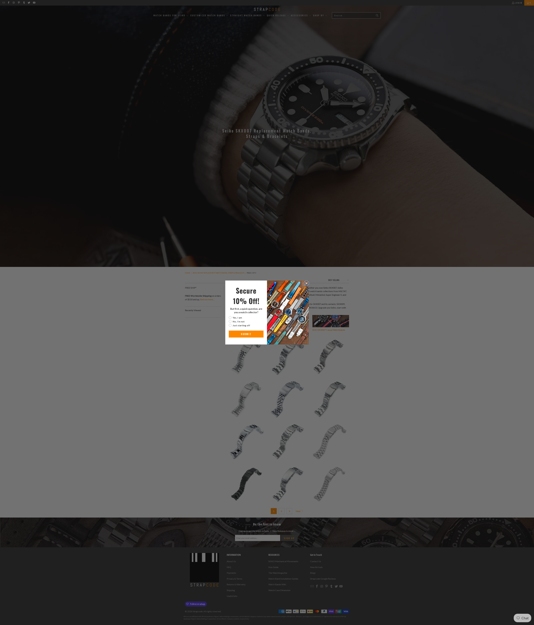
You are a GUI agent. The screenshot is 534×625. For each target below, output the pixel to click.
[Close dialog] (306, 283)
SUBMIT (246, 334)
